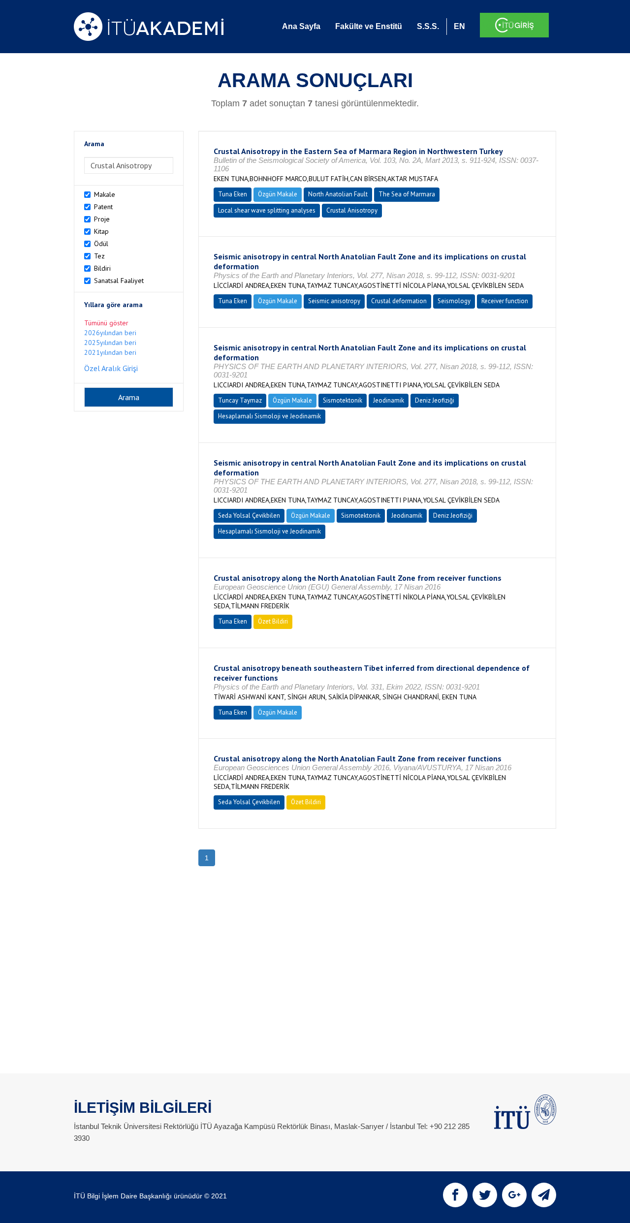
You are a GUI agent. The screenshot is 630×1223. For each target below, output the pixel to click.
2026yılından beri (110, 332)
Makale (104, 194)
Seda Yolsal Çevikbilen (249, 515)
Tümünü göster (106, 322)
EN (459, 26)
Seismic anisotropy (334, 301)
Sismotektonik (342, 400)
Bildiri (102, 268)
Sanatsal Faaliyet (119, 280)
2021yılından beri (110, 352)
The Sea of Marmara (406, 194)
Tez (99, 255)
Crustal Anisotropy (352, 210)
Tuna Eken (232, 194)
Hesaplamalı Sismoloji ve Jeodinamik (269, 416)
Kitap (101, 231)
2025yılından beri (110, 342)
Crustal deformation (399, 301)
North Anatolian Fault (338, 194)
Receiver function (504, 301)
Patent (103, 206)
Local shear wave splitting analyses (266, 210)
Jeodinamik (388, 400)
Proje (102, 219)
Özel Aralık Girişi (111, 368)
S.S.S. (428, 26)
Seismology (454, 301)
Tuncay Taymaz (240, 400)
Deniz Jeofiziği (434, 400)
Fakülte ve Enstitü (368, 26)
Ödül (101, 243)
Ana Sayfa (301, 26)
